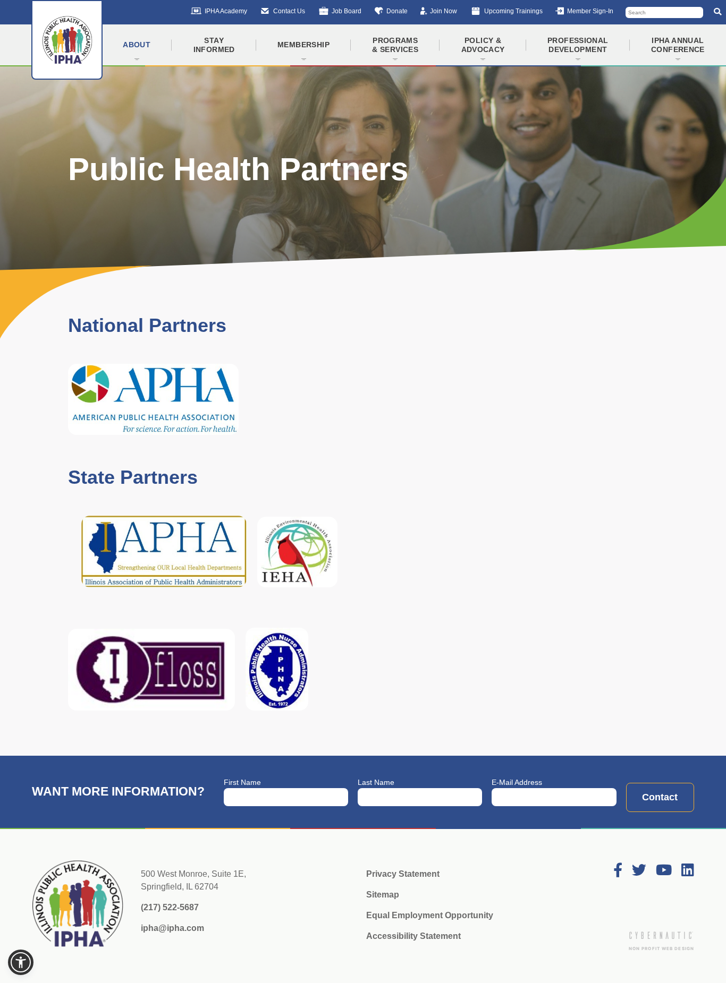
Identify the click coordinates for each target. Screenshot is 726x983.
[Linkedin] (687, 871)
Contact (660, 797)
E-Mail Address (517, 782)
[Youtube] (664, 871)
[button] (20, 962)
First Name (242, 782)
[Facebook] (617, 871)
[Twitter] (639, 871)
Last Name (376, 782)
